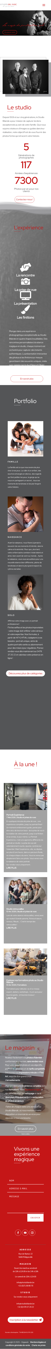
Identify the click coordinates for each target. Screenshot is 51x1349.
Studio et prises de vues (26, 817)
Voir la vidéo (25, 1134)
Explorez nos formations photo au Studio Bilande (24, 981)
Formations (22, 985)
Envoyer (35, 1218)
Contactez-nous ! (24, 199)
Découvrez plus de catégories (25, 673)
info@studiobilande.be (25, 1304)
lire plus (11, 867)
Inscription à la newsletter (24, 1320)
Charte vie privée (39, 1345)
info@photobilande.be (25, 1283)
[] (32, 1235)
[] (25, 1235)
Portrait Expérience (15, 814)
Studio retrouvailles (15, 909)
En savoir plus (10, 32)
